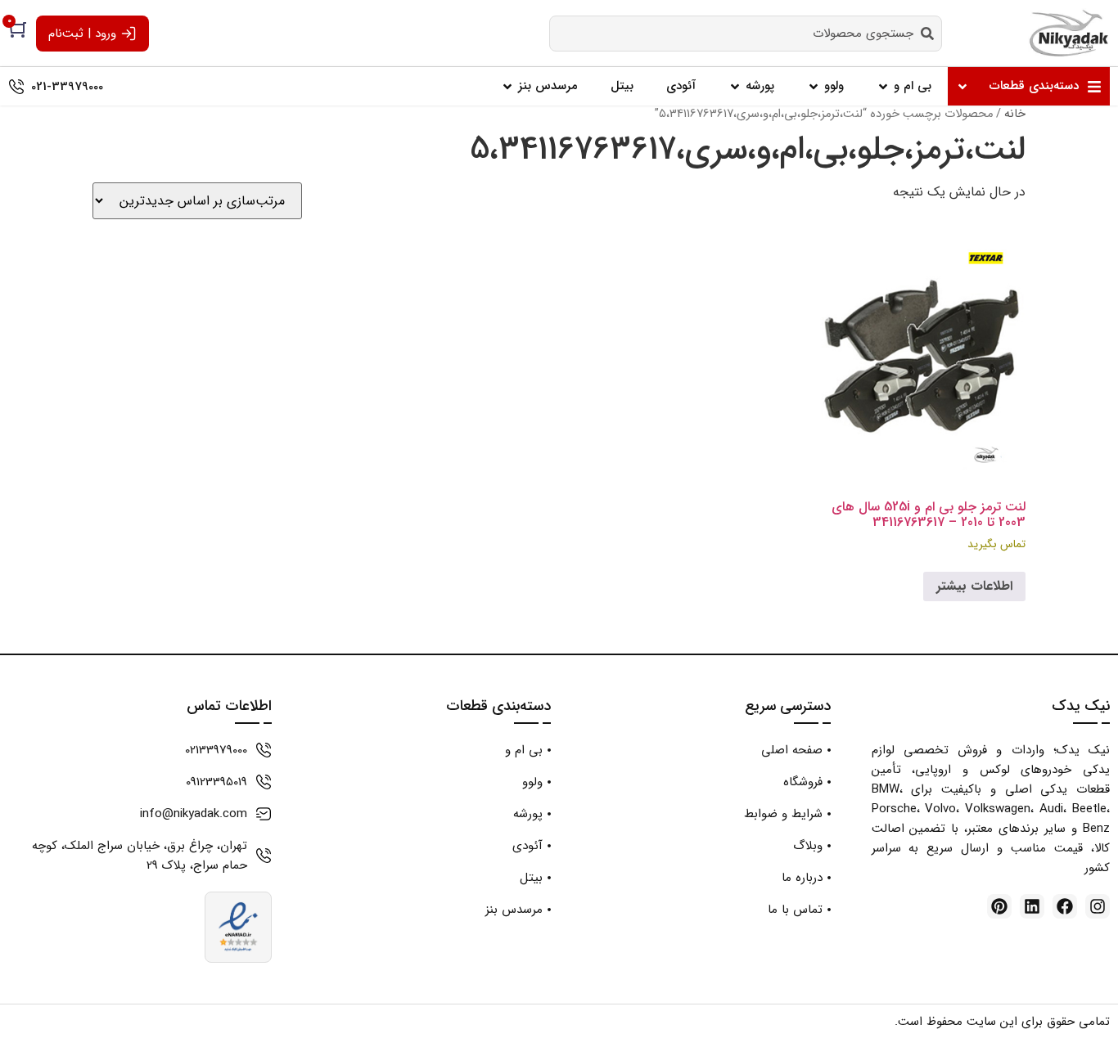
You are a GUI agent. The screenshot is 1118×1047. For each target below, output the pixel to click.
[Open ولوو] (813, 86)
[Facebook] (1065, 906)
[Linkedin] (1032, 906)
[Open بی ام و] (883, 86)
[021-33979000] (16, 87)
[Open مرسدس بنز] (507, 86)
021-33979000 (67, 87)
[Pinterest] (999, 906)
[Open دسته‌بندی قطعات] (962, 86)
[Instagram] (1097, 906)
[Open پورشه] (735, 86)
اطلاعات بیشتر (974, 586)
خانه (1015, 114)
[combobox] (745, 34)
